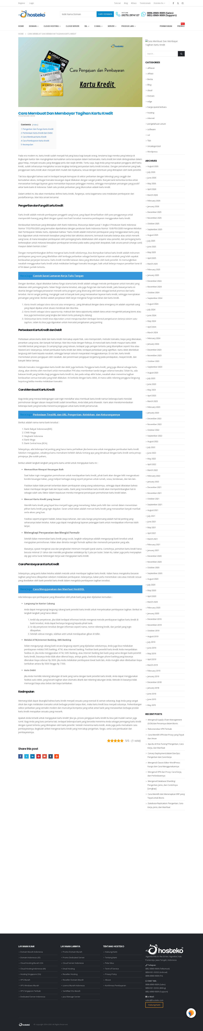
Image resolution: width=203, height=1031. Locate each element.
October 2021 (153, 498)
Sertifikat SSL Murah (71, 991)
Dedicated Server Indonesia (32, 996)
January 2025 (153, 275)
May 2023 (151, 389)
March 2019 (152, 665)
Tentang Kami (111, 957)
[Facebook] (173, 3)
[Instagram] (183, 3)
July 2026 (151, 172)
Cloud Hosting (51, 26)
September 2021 (154, 504)
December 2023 (154, 349)
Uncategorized (154, 146)
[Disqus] (80, 807)
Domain (33, 26)
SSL (86, 26)
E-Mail (98, 26)
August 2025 (152, 235)
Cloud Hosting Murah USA (31, 963)
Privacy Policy (111, 974)
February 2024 (153, 338)
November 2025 (154, 218)
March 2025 (152, 263)
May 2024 (151, 321)
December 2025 (154, 212)
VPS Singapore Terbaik (30, 991)
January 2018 (153, 687)
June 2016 (151, 693)
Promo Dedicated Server (74, 957)
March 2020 (152, 601)
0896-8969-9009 (152, 976)
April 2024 (151, 326)
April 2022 (151, 464)
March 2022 (152, 470)
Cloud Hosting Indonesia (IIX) (33, 968)
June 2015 (151, 699)
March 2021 (152, 539)
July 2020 (151, 584)
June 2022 (151, 453)
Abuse (108, 980)
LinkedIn (32, 756)
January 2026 (153, 206)
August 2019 (152, 636)
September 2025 (154, 229)
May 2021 (151, 527)
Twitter (26, 756)
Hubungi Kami (111, 952)
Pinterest (38, 756)
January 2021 (153, 550)
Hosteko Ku (158, 3)
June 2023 (151, 384)
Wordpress (152, 151)
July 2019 (151, 642)
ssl (148, 135)
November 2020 (154, 561)
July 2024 (151, 309)
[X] (178, 3)
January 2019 (153, 676)
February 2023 (153, 407)
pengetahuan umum (26, 116)
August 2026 (152, 166)
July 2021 (151, 516)
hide (35, 125)
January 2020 (153, 613)
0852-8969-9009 (152, 968)
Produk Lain (127, 26)
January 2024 (153, 344)
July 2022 (151, 447)
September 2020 (154, 573)
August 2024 (152, 304)
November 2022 (154, 424)
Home (21, 26)
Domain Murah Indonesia (31, 952)
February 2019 (153, 670)
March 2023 (152, 401)
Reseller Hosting (70, 974)
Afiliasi (133, 3)
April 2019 (151, 659)
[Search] (181, 53)
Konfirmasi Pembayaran (115, 985)
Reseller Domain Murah (73, 980)
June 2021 (151, 521)
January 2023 (153, 412)
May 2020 (151, 590)
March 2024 (152, 332)
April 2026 (151, 189)
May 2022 (151, 458)
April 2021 (151, 533)
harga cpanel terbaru (157, 107)
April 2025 (151, 258)
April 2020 (151, 596)
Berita (150, 79)
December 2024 (154, 281)
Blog (126, 3)
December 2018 (154, 682)
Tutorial (117, 3)
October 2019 (153, 630)
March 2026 (152, 195)
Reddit (56, 756)
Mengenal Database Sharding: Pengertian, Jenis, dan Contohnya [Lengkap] (163, 785)
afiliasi (150, 73)
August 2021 (152, 510)
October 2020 (153, 567)
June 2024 (151, 315)
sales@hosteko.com (154, 1000)
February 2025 (153, 269)
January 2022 (153, 481)
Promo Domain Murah (72, 952)
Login (31, 3)
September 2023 (154, 366)
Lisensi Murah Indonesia (74, 985)
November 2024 (154, 286)
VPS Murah (25, 980)
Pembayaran (166, 26)
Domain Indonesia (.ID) (30, 957)
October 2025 (153, 223)
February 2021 (153, 544)
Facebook (20, 756)
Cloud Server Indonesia (73, 963)
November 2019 (154, 625)
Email (44, 756)
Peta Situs (109, 963)
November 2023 (154, 355)
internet (151, 118)
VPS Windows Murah (29, 985)
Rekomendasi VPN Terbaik (160, 729)
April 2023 (151, 395)
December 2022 (154, 418)
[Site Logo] (32, 14)
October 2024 (153, 292)
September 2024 (154, 298)
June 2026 (151, 177)
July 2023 (151, 378)
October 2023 (153, 361)
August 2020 (152, 579)
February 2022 (153, 475)
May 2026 (151, 183)
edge (149, 101)
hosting (150, 112)
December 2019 (154, 619)
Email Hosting (69, 968)
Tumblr (50, 756)
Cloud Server (72, 26)
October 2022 (153, 430)
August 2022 (152, 441)
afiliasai (151, 68)
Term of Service (112, 968)
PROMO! (181, 25)
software (151, 129)
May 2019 (151, 653)
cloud (149, 90)
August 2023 (152, 372)
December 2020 (154, 556)
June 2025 (151, 246)
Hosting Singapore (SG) (30, 974)
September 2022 (154, 435)
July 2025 (151, 240)
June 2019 (151, 647)
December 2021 (154, 487)
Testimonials (145, 3)
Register (21, 3)
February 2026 (153, 200)
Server (111, 26)
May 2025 (151, 252)
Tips (149, 140)
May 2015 (151, 705)
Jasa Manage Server (71, 996)
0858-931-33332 (152, 972)
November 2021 (154, 493)
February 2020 (153, 607)
